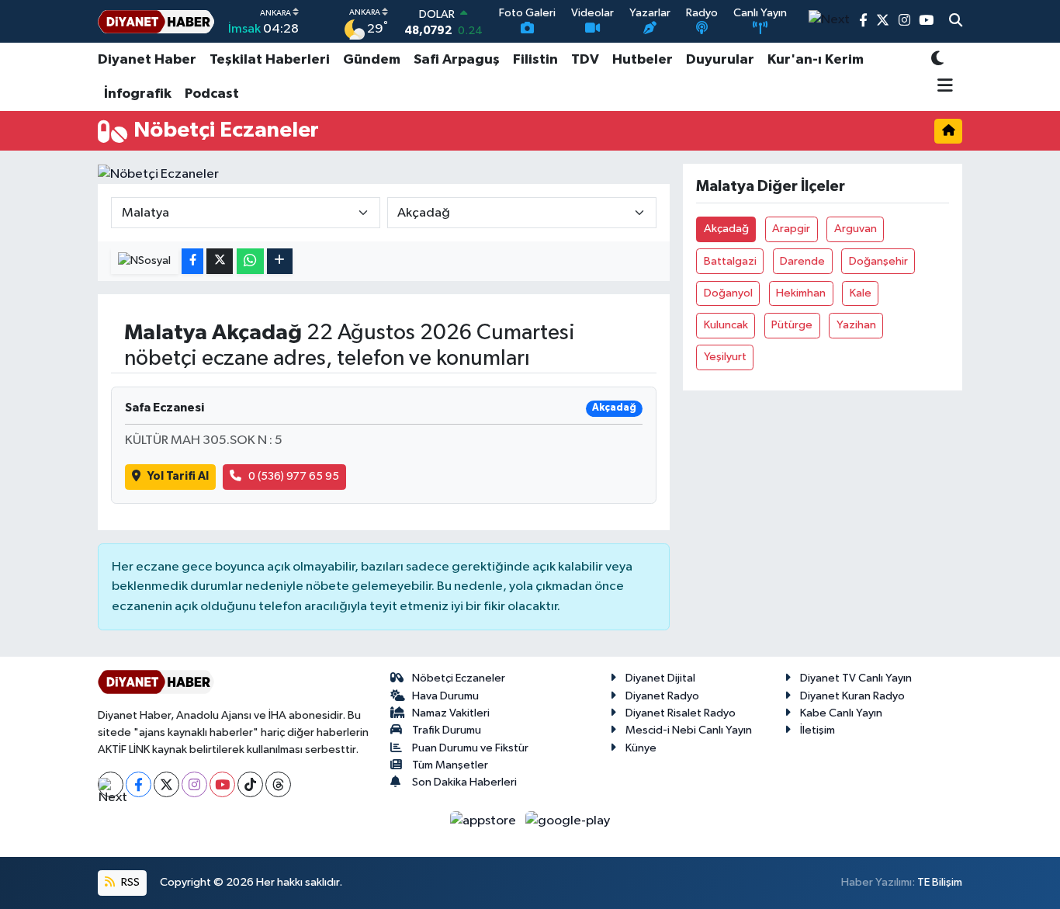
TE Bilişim (939, 882)
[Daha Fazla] (280, 261)
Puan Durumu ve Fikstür (470, 748)
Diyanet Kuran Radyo (852, 696)
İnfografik (137, 94)
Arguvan (855, 228)
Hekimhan (801, 293)
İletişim (817, 730)
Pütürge (791, 325)
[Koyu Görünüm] (937, 60)
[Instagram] (194, 784)
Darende (802, 261)
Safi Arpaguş (457, 60)
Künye (640, 748)
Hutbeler (642, 60)
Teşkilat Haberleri (270, 60)
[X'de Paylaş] (219, 261)
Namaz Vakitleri (451, 713)
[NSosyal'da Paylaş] (144, 261)
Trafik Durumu (446, 730)
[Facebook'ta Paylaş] (192, 261)
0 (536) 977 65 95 (293, 476)
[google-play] (568, 820)
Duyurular (720, 60)
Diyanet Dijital (660, 678)
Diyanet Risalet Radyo (680, 713)
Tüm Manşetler (450, 765)
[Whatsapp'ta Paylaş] (250, 261)
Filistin (535, 60)
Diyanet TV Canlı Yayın (856, 678)
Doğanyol (728, 293)
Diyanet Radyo (662, 696)
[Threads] (278, 784)
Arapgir (791, 228)
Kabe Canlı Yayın (841, 713)
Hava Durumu (445, 696)
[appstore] (484, 820)
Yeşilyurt (725, 357)
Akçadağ (726, 228)
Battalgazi (730, 261)
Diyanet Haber (147, 60)
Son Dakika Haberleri (464, 782)
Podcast (212, 94)
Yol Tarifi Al (178, 476)
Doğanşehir (878, 261)
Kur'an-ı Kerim (815, 60)
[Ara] (955, 22)
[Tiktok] (250, 784)
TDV (585, 60)
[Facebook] (138, 784)
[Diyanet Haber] (156, 21)
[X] (166, 784)
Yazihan (856, 325)
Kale (860, 293)
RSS (129, 882)
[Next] (110, 784)
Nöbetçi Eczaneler (458, 678)
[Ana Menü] (942, 87)
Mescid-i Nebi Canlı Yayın (688, 730)
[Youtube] (222, 784)
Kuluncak (726, 325)
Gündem (371, 60)
